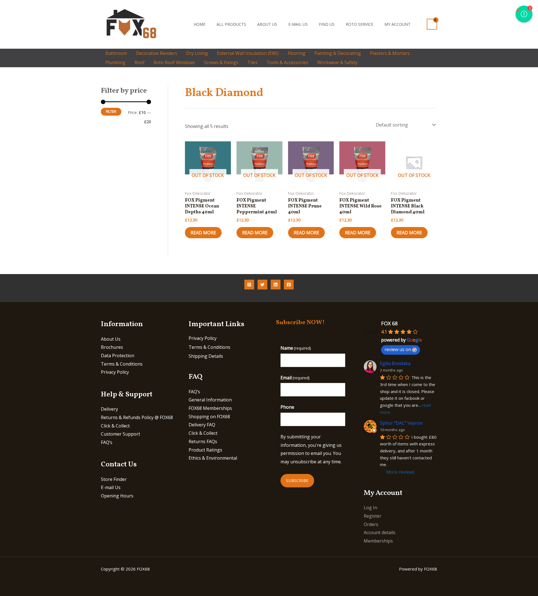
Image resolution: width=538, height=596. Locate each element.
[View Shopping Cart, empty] (432, 24)
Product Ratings (205, 450)
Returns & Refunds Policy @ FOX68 (137, 417)
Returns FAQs (203, 441)
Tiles (252, 62)
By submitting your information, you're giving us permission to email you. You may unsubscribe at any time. (311, 449)
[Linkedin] (275, 284)
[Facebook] (289, 284)
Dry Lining (197, 53)
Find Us (327, 24)
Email (295, 378)
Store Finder (114, 479)
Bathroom (116, 53)
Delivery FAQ (202, 425)
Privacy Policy (115, 372)
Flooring (296, 53)
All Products (231, 24)
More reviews (400, 472)
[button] (180, 24)
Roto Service (359, 24)
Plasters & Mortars (390, 53)
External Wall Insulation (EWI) (248, 53)
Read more (203, 233)
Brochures (112, 347)
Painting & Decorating (337, 53)
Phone (287, 407)
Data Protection (117, 355)
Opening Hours (117, 496)
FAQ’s (106, 442)
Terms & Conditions (122, 364)
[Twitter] (262, 284)
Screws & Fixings (221, 62)
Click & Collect (115, 426)
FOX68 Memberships (210, 408)
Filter (111, 111)
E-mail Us (298, 24)
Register (372, 516)
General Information (210, 400)
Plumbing (115, 62)
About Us (267, 24)
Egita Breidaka (395, 363)
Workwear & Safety (337, 62)
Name (295, 348)
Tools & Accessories (287, 62)
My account (397, 24)
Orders (371, 524)
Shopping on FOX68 (209, 416)
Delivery (109, 409)
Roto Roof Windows (174, 62)
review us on (397, 349)
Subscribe (297, 480)
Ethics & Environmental (213, 458)
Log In (370, 507)
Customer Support (120, 434)
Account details (379, 532)
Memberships (378, 541)
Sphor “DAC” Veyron (401, 423)
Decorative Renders (156, 53)
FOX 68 (389, 323)
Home (199, 24)
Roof (139, 62)
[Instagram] (249, 284)
